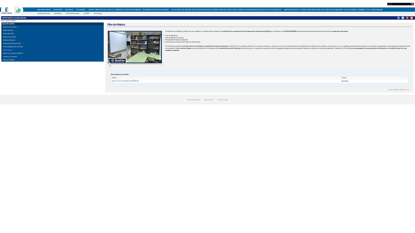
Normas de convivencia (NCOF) (13, 53)
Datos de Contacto (9, 60)
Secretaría (57, 10)
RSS (411, 18)
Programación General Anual (12, 43)
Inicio (2, 20)
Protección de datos (193, 99)
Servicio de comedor (9, 37)
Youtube (407, 18)
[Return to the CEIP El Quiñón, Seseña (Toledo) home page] (17, 14)
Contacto (99, 13)
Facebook (398, 18)
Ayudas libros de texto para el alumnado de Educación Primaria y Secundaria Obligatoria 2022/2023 (128, 10)
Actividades (81, 10)
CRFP (88, 13)
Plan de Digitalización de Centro (13, 46)
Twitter (402, 18)
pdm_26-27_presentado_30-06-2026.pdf (126, 81)
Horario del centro (8, 33)
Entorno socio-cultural (10, 27)
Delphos (59, 13)
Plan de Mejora (7, 50)
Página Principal (223, 99)
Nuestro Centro (44, 10)
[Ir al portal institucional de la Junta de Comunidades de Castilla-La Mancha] (9, 14)
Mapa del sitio (208, 99)
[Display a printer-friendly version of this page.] (110, 66)
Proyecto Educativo (9, 40)
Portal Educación (74, 13)
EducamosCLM (45, 13)
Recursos (69, 10)
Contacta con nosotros (10, 56)
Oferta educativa (8, 30)
